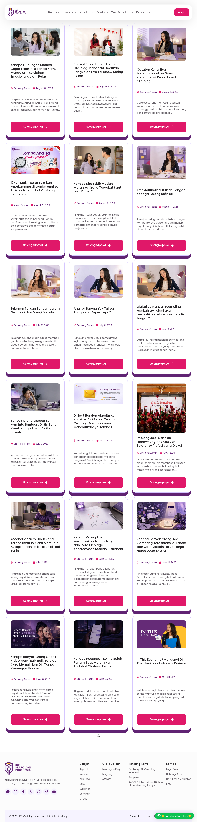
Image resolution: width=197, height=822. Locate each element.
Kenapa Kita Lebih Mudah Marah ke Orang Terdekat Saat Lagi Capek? (97, 188)
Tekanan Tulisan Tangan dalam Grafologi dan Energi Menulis (35, 310)
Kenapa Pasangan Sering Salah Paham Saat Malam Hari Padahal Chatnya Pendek (98, 662)
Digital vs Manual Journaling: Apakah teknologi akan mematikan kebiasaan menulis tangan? (161, 312)
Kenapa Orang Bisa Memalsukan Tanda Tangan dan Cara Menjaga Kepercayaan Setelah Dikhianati (98, 543)
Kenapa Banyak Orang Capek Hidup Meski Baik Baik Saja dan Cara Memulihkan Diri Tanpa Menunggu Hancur (34, 662)
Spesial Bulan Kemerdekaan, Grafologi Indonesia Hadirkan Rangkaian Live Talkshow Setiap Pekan (98, 70)
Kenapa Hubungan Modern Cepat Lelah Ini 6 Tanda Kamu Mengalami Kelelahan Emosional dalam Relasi (34, 71)
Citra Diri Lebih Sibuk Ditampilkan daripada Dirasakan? (28, 781)
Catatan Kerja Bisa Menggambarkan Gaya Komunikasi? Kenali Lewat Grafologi (156, 75)
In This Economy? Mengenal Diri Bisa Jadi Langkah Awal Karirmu (161, 661)
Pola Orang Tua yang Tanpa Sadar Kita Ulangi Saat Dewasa (161, 780)
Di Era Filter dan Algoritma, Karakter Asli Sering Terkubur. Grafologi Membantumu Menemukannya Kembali (96, 421)
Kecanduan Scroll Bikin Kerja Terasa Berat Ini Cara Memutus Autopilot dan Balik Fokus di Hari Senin (35, 545)
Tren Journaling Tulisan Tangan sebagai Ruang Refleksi (161, 192)
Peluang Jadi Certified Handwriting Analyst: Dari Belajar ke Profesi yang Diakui (159, 442)
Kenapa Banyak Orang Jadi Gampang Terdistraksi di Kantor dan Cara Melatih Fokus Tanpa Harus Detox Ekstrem (161, 545)
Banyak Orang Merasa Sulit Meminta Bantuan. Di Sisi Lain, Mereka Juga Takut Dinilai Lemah (33, 426)
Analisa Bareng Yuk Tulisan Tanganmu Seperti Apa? (94, 310)
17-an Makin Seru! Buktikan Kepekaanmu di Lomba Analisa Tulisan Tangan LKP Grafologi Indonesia (34, 188)
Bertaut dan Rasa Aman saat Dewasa (96, 780)
